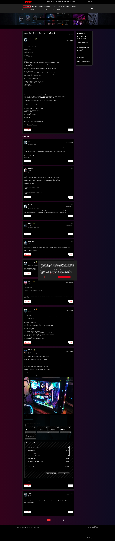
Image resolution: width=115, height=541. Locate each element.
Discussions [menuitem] (47, 6)
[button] (25, 130)
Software (35, 26)
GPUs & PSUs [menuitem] (32, 9)
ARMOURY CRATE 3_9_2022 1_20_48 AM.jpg (32, 192)
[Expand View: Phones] (75, 6)
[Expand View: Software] (42, 6)
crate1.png (27, 481)
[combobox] (57, 19)
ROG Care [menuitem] (34, 6)
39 (57, 520)
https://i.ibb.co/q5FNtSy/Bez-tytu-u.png (30, 155)
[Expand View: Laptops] (61, 6)
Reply (71, 129)
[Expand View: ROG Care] (36, 6)
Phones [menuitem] (73, 6)
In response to (32, 144)
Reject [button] (51, 277)
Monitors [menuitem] (39, 9)
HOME (23, 527)
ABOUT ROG (19, 527)
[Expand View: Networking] (55, 10)
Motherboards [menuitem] (24, 9)
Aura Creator (80, 52)
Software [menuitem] (40, 6)
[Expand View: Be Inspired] (30, 6)
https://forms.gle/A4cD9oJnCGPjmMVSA (51, 100)
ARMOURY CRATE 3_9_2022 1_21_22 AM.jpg (32, 187)
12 (45, 520)
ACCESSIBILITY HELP (35, 527)
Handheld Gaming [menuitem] (66, 6)
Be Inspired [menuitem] (27, 6)
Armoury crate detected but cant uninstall (84, 36)
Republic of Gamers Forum (27, 26)
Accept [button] (64, 277)
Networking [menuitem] (53, 9)
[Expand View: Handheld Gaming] (70, 6)
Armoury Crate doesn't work (82, 55)
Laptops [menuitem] (59, 6)
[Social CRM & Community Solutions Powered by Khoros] (89, 538)
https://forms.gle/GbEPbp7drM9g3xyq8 (47, 97)
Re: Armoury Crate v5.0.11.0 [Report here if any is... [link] (52, 26)
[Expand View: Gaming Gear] (48, 10)
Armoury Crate (40, 26)
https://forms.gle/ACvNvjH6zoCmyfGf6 (49, 101)
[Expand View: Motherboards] (28, 10)
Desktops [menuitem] (53, 6)
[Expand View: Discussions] (49, 6)
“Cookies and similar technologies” (55, 273)
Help (88, 8)
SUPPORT (73, 1)
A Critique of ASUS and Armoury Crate (83, 61)
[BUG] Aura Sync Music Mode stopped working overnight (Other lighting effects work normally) (84, 49)
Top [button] (24, 538)
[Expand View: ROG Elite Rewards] (64, 10)
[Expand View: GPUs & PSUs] (35, 10)
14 (52, 520)
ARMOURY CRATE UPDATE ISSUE (82, 42)
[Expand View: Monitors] (41, 10)
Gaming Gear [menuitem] (45, 9)
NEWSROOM (27, 527)
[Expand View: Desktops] (55, 6)
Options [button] (90, 26)
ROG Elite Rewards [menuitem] (60, 9)
